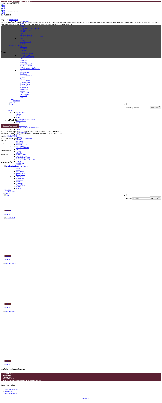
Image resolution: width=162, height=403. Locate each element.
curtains (22, 26)
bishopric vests (24, 21)
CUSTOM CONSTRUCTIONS (25, 159)
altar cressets (24, 52)
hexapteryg (23, 48)
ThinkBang (85, 398)
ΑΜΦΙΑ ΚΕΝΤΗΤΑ (25, 138)
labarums (23, 40)
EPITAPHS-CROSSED (23, 158)
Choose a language (6, 3)
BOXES (18, 188)
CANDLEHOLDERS (27, 57)
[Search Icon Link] (127, 195)
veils (21, 33)
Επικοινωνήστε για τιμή (10, 126)
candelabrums (20, 163)
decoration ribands (25, 42)
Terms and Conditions (11, 390)
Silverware (23, 47)
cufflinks (23, 43)
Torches (18, 170)
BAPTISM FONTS (22, 166)
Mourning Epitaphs (26, 35)
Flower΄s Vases (20, 185)
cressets (18, 181)
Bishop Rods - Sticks (26, 53)
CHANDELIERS (25, 55)
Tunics (22, 38)
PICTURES (11, 192)
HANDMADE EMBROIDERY (30, 28)
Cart (2, 15)
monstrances (19, 180)
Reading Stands (20, 175)
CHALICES (19, 176)
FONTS (22, 58)
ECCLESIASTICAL (15, 45)
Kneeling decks (20, 173)
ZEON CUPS (20, 183)
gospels (18, 168)
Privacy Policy (8, 391)
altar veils (23, 31)
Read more (7, 210)
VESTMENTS (13, 20)
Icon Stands (23, 50)
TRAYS (18, 161)
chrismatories (20, 178)
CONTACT (8, 193)
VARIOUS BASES (22, 154)
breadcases (19, 165)
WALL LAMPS (20, 171)
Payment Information (10, 393)
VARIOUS (19, 186)
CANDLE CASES (21, 156)
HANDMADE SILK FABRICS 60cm (32, 37)
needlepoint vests (25, 30)
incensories (19, 151)
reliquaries (19, 153)
